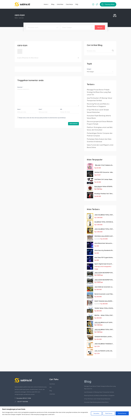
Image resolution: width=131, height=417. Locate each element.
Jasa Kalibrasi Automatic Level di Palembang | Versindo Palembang (104, 287)
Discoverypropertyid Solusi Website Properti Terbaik (100, 122)
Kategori (89, 69)
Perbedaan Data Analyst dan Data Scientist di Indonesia (99, 140)
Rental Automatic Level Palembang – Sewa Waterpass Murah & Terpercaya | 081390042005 (104, 294)
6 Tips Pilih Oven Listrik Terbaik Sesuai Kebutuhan (98, 111)
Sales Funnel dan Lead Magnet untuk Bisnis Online (100, 146)
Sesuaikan (96, 413)
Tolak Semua (108, 413)
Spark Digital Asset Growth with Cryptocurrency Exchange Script (104, 264)
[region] (65, 411)
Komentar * (20, 87)
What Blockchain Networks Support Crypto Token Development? (104, 243)
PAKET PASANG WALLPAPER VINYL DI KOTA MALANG (104, 301)
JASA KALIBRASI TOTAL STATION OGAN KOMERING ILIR (104, 229)
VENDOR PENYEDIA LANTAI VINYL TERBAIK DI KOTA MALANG (104, 336)
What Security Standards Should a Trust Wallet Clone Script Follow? (104, 250)
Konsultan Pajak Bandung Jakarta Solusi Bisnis (99, 117)
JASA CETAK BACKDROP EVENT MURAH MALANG (104, 272)
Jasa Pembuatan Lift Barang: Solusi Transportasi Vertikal (99, 99)
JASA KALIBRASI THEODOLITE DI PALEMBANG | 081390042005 (104, 344)
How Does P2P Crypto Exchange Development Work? (104, 257)
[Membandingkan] (97, 4)
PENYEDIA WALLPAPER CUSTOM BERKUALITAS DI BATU (104, 236)
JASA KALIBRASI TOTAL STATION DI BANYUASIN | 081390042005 (104, 329)
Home (46, 4)
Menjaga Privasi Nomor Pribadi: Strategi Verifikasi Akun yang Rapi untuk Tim (99, 92)
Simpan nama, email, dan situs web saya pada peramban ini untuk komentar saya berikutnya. (42, 117)
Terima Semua (122, 413)
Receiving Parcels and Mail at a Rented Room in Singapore (98, 105)
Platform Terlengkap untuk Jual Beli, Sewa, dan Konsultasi (100, 128)
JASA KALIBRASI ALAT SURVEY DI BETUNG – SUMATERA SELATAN (104, 322)
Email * (40, 109)
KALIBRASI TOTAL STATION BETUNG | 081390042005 (104, 222)
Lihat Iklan (60, 4)
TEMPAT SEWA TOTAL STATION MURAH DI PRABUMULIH (104, 308)
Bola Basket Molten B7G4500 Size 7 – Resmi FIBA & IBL (104, 186)
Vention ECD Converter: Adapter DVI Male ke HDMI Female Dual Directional (104, 172)
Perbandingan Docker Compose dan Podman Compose (99, 134)
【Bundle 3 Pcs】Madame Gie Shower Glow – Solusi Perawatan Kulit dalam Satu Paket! (104, 165)
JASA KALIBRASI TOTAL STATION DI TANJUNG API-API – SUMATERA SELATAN (104, 215)
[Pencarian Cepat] (114, 15)
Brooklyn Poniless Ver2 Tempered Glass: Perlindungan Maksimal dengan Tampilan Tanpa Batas (104, 193)
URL (61, 109)
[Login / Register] (93, 4)
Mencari (99, 27)
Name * (19, 109)
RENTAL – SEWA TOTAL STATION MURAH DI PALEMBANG (104, 315)
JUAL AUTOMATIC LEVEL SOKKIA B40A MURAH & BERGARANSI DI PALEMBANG (104, 351)
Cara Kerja (69, 4)
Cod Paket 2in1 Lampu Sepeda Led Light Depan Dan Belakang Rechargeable (104, 179)
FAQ (76, 4)
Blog (52, 4)
